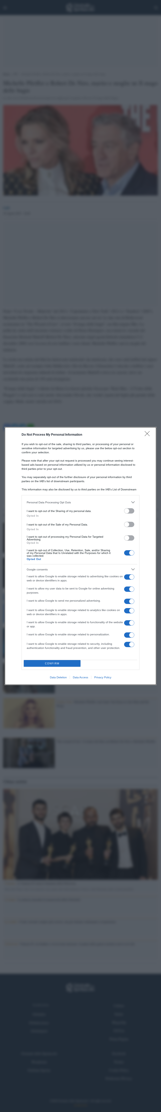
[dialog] (80, 556)
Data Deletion (58, 677)
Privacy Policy (102, 677)
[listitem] (80, 502)
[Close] (148, 435)
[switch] (129, 511)
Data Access (80, 677)
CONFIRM (52, 663)
